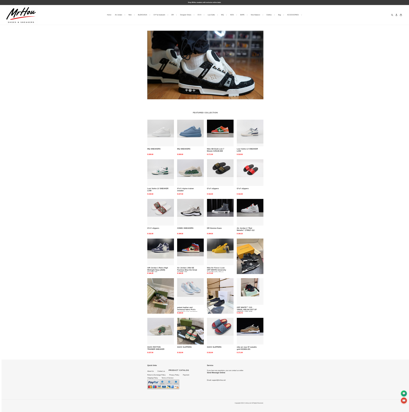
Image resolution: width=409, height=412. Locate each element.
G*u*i (199, 15)
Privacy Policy (174, 375)
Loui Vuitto (211, 15)
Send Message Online (216, 373)
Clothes (269, 15)
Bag (279, 15)
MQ (222, 15)
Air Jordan (118, 15)
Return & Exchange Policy (156, 375)
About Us (150, 371)
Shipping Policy (152, 378)
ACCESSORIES (293, 15)
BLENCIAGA (142, 15)
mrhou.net (248, 403)
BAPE (242, 15)
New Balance (255, 15)
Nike (130, 15)
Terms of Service (167, 378)
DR (172, 15)
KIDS (232, 15)
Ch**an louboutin (159, 15)
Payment (186, 375)
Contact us (161, 371)
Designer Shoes (185, 15)
